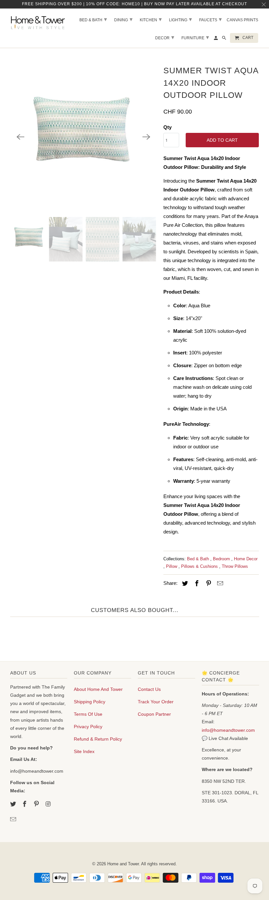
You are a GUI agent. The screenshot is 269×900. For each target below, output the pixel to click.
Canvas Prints (242, 20)
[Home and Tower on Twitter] (13, 804)
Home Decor (246, 558)
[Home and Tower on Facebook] (25, 804)
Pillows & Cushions (200, 566)
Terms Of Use (88, 714)
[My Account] (216, 39)
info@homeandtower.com (228, 730)
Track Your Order (156, 701)
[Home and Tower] (39, 21)
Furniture (195, 37)
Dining (123, 19)
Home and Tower (123, 863)
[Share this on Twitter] (184, 583)
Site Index (84, 751)
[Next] (146, 137)
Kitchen (151, 19)
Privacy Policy (88, 726)
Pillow (172, 566)
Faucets (210, 19)
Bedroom (222, 558)
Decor (164, 37)
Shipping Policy (89, 701)
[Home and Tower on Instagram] (48, 804)
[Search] (224, 39)
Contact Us (149, 689)
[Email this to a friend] (219, 583)
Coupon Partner (154, 714)
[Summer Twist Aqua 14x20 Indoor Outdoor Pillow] (83, 136)
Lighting (180, 19)
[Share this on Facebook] (196, 583)
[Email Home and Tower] (13, 819)
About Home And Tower (98, 689)
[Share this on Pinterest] (207, 583)
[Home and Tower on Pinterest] (37, 804)
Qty (167, 127)
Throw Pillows (235, 566)
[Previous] (20, 137)
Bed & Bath (198, 558)
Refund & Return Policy (98, 739)
